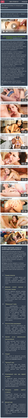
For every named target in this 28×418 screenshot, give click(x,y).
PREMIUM (24, 1)
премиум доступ (17, 38)
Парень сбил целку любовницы (10, 16)
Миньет (23, 14)
